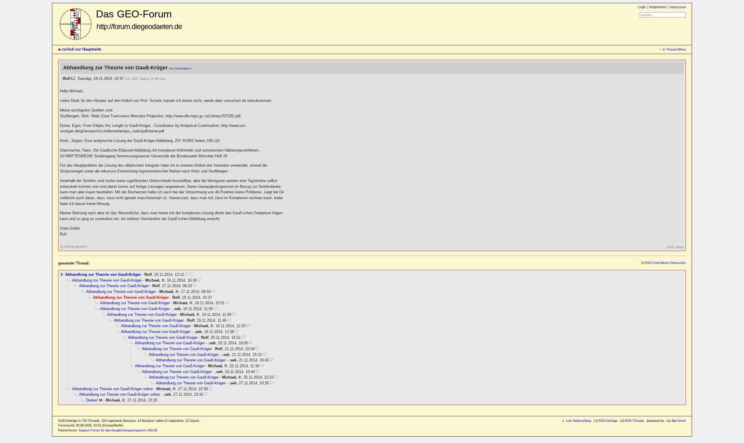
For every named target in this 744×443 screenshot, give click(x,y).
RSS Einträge (608, 420)
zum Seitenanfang (578, 420)
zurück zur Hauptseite (81, 49)
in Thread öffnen (674, 49)
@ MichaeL (158, 78)
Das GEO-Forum (139, 19)
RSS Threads (634, 420)
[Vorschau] (186, 274)
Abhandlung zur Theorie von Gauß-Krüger (103, 274)
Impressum (678, 7)
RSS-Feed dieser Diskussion (665, 262)
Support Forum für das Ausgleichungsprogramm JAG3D (118, 430)
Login (642, 7)
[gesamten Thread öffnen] (191, 274)
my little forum (676, 420)
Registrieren (657, 7)
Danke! (92, 400)
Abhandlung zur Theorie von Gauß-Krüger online (112, 389)
